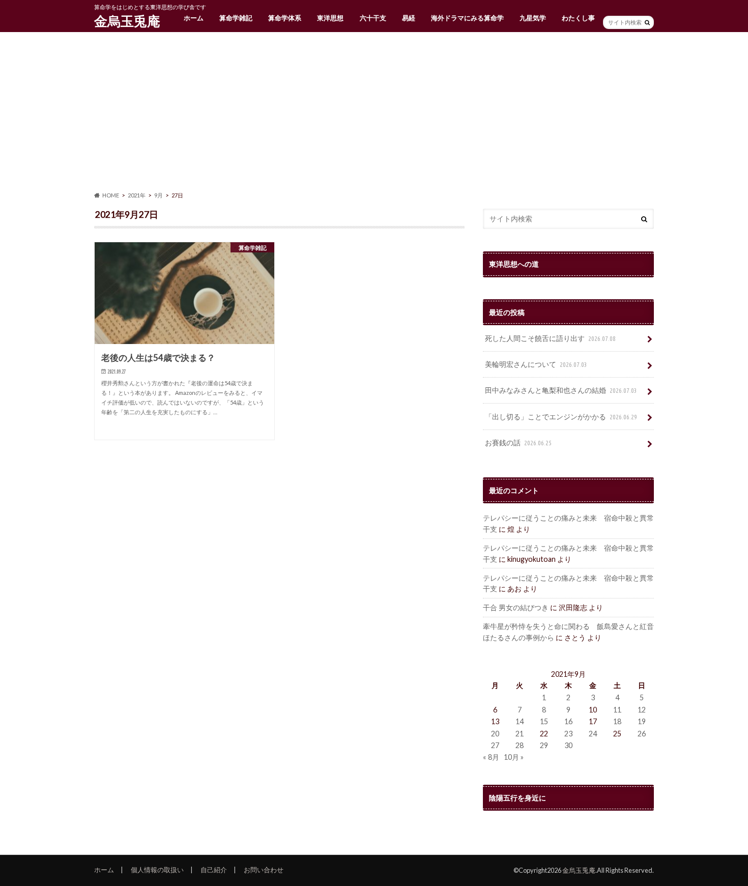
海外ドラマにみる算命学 (467, 18)
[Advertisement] (374, 112)
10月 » (514, 757)
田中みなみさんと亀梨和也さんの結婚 (561, 390)
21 (519, 733)
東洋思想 (330, 18)
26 (642, 733)
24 (593, 733)
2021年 (137, 195)
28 (519, 745)
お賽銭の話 (518, 442)
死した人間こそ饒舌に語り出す (550, 338)
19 (642, 721)
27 (495, 745)
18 (617, 721)
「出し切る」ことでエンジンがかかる (561, 416)
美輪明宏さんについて (536, 364)
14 (519, 721)
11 (617, 709)
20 (495, 733)
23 (568, 733)
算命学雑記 (235, 18)
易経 (408, 18)
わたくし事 (578, 18)
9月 (158, 195)
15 (544, 721)
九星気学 (533, 18)
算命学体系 (284, 18)
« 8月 (491, 757)
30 (568, 745)
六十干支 (373, 18)
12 (642, 709)
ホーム (194, 18)
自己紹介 (213, 870)
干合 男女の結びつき (516, 607)
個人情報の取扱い (157, 870)
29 (544, 745)
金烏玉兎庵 (127, 21)
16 (568, 721)
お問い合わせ (263, 870)
